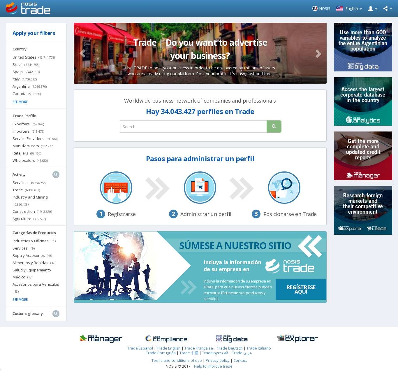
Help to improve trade (213, 366)
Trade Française (198, 348)
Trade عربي (242, 352)
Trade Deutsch (230, 348)
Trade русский (215, 352)
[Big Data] (231, 339)
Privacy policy (218, 360)
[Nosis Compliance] (166, 339)
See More (20, 101)
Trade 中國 (188, 352)
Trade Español (140, 348)
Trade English (169, 348)
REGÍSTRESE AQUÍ (301, 289)
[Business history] (100, 339)
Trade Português (161, 352)
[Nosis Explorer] (297, 339)
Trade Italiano (258, 348)
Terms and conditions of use (177, 360)
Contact (240, 360)
